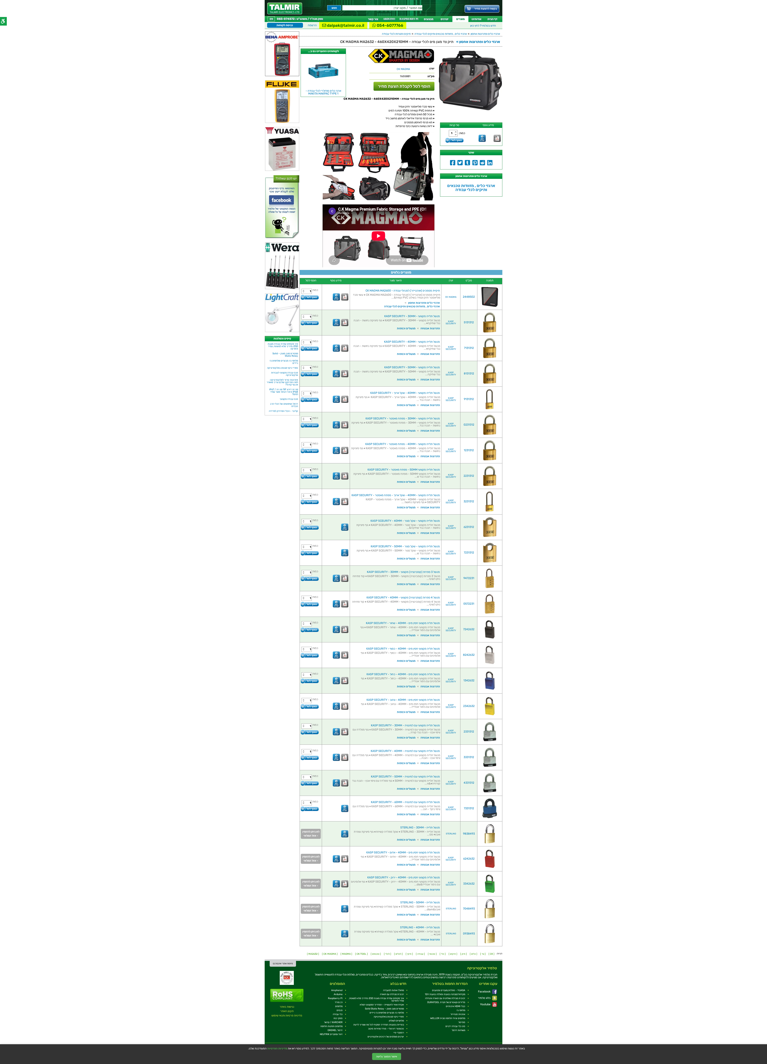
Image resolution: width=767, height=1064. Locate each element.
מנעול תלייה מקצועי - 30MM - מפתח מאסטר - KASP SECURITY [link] (403, 418)
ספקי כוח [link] (338, 1018)
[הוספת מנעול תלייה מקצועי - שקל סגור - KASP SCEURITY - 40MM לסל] (310, 527)
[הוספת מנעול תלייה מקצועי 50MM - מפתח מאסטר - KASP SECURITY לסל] (310, 476)
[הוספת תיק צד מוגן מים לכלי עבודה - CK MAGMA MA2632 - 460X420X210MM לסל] (455, 140)
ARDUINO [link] (389, 18)
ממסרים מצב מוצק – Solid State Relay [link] (285, 354)
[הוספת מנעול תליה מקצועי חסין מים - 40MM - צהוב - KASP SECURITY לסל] (310, 706)
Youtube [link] (485, 1004)
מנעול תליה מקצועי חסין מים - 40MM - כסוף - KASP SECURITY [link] (403, 648)
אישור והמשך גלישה (386, 1056)
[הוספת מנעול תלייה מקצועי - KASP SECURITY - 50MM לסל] (310, 373)
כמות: (462, 133)
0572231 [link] (468, 603)
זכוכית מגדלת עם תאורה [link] (392, 994)
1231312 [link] (469, 450)
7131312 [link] (469, 348)
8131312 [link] (469, 373)
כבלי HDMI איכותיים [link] (455, 1006)
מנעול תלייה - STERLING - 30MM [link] (420, 827)
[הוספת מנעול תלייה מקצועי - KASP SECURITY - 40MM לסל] (310, 348)
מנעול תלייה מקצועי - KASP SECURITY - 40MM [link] (412, 341)
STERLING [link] (451, 833)
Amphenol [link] (337, 990)
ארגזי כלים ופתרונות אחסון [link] (485, 34)
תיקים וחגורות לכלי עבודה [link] (396, 34)
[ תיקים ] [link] (453, 954)
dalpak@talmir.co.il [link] (345, 25)
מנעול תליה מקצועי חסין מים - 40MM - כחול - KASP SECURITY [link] (403, 674)
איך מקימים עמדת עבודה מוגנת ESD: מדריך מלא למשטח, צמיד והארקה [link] (283, 346)
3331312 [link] (469, 757)
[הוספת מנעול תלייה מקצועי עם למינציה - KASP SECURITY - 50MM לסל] (310, 783)
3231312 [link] (469, 501)
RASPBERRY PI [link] (408, 18)
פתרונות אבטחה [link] (430, 328)
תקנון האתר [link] (287, 1011)
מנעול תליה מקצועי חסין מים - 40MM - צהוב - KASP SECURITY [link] (403, 700)
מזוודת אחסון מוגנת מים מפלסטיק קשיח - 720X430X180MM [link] (323, 92)
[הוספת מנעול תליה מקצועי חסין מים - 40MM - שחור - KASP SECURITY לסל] (310, 629)
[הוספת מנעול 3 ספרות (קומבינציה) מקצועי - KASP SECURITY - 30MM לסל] (310, 578)
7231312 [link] (469, 552)
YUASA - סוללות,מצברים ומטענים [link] (448, 990)
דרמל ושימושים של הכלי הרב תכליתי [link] (284, 405)
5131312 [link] (469, 322)
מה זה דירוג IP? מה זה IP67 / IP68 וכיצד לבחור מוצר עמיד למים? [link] (283, 392)
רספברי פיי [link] (398, 1032)
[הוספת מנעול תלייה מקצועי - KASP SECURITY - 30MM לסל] (310, 322)
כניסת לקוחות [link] (284, 25)
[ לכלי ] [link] (387, 954)
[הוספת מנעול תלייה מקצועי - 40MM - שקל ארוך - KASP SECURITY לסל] (310, 399)
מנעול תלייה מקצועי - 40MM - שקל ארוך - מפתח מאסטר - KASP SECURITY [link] (396, 495)
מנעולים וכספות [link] (406, 328)
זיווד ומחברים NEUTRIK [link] (331, 1034)
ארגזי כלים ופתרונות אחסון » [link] (478, 42)
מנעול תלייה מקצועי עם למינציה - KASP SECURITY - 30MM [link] (405, 725)
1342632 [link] (468, 680)
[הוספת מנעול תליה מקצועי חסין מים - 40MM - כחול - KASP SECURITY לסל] (310, 680)
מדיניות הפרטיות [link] (277, 1048)
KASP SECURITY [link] (451, 322)
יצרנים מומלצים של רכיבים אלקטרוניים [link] (386, 1036)
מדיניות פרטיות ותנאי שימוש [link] (286, 1015)
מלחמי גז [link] (461, 1010)
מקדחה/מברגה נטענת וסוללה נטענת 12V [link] (445, 994)
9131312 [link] (469, 399)
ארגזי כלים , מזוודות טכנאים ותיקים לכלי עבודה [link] (440, 34)
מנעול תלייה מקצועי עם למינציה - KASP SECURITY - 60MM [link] (405, 802)
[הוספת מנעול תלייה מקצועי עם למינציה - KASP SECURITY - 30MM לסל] (310, 732)
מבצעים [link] (428, 19)
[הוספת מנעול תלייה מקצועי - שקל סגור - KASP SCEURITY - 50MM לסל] (310, 552)
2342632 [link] (469, 706)
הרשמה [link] (312, 25)
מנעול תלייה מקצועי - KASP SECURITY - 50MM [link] (412, 367)
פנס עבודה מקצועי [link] (289, 399)
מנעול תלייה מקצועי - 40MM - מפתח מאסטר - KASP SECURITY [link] (402, 444)
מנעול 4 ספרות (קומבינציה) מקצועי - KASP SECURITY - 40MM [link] (403, 597)
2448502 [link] (469, 297)
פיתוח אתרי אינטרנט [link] (283, 963)
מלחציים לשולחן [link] (396, 1020)
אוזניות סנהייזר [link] (457, 1014)
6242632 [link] (469, 858)
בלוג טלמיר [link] (484, 998)
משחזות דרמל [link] (458, 1030)
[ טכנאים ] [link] (376, 954)
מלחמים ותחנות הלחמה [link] (331, 1026)
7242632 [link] (468, 629)
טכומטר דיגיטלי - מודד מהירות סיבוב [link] (386, 1028)
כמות (315, 290)
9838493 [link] (469, 833)
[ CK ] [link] (491, 954)
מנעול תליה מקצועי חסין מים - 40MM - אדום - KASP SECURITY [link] (403, 852)
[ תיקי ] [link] (409, 954)
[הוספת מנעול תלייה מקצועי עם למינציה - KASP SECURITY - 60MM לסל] (310, 808)
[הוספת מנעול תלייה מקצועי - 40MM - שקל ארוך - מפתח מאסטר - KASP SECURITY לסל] (310, 501)
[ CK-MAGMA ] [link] (329, 954)
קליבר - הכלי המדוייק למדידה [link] (283, 411)
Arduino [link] (338, 994)
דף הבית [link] (492, 19)
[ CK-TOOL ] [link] (361, 954)
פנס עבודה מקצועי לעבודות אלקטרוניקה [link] (284, 373)
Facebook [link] (484, 991)
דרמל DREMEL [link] (335, 1030)
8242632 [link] (469, 655)
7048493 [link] (469, 908)
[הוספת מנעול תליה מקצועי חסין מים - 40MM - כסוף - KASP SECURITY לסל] (310, 655)
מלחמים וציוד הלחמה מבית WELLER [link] (447, 1018)
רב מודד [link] (339, 1002)
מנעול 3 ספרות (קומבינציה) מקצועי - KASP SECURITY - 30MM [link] (403, 572)
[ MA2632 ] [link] (313, 954)
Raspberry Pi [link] (335, 998)
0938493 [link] (469, 933)
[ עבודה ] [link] (420, 954)
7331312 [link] (469, 808)
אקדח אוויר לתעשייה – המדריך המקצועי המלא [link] (382, 1004)
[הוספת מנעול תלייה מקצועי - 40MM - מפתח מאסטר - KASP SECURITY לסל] (310, 450)
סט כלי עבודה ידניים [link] (455, 1026)
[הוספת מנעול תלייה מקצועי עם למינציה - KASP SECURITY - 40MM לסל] (310, 757)
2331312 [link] (469, 731)
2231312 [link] (469, 476)
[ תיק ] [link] (463, 954)
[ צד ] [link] (483, 954)
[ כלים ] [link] (473, 954)
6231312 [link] (469, 527)
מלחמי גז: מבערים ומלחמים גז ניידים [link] (284, 361)
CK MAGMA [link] (450, 297)
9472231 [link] (468, 578)
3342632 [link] (469, 883)
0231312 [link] (469, 424)
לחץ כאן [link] (483, 25)
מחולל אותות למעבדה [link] (393, 990)
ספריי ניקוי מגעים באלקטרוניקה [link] (282, 367)
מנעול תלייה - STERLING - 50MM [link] (420, 902)
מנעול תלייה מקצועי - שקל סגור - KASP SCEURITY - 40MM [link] (405, 521)
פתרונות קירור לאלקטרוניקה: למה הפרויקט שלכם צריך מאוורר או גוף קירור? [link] (282, 382)
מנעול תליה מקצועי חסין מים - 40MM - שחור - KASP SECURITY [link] (403, 623)
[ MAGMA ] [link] (346, 954)
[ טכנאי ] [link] (432, 954)
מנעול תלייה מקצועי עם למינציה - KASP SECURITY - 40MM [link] (405, 751)
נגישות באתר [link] (287, 1006)
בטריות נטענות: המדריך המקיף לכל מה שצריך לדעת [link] (378, 1024)
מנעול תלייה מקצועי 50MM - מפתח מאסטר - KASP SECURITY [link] (404, 469)
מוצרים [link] (460, 19)
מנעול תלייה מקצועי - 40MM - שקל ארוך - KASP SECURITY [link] (405, 393)
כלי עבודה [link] (338, 1014)
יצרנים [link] (444, 19)
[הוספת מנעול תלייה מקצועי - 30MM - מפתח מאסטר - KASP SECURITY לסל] (310, 425)
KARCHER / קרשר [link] (333, 1022)
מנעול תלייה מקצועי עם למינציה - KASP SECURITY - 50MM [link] (405, 776)
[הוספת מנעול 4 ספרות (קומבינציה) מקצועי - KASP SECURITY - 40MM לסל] (310, 604)
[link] (285, 8)
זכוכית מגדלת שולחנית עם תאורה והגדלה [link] (445, 998)
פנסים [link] (340, 1010)
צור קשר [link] (373, 19)
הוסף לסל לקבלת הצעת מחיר (404, 86)
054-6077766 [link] (389, 25)
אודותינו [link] (476, 19)
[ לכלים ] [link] (398, 954)
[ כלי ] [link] (442, 954)
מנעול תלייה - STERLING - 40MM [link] (420, 927)
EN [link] (271, 18)
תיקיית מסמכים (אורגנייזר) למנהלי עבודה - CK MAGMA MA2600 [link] (403, 290)
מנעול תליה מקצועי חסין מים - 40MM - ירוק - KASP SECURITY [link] (403, 877)
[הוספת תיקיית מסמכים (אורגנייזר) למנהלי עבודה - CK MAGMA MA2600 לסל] (310, 297)
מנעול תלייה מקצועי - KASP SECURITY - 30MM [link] (412, 316)
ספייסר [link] (461, 1022)
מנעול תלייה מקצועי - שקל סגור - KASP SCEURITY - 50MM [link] (405, 546)
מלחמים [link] (339, 1006)
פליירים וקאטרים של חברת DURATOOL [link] (446, 1002)
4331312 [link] (469, 782)
